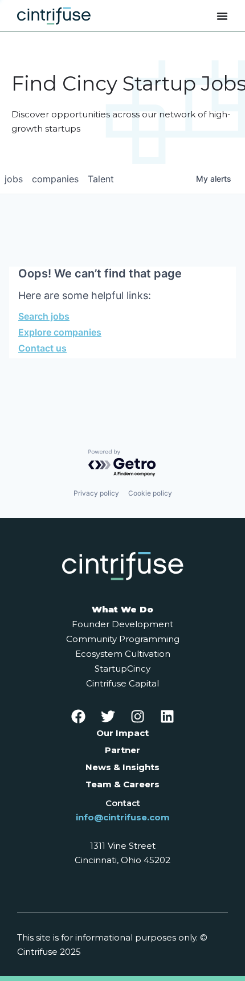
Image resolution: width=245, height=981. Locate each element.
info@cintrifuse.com (123, 817)
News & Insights (122, 767)
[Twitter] (107, 716)
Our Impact (122, 732)
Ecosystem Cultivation (122, 653)
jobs (14, 179)
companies (55, 179)
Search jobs (44, 316)
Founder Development (122, 624)
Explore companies (59, 332)
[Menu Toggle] (222, 16)
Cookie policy (150, 493)
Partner (122, 750)
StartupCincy (122, 668)
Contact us (42, 348)
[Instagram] (137, 716)
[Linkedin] (167, 716)
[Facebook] (78, 716)
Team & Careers (122, 784)
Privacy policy (96, 493)
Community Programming (122, 638)
